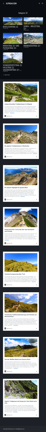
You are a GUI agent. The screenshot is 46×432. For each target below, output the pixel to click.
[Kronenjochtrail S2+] (33, 38)
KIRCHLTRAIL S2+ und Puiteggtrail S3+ (11, 47)
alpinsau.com (11, 3)
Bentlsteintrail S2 (10, 27)
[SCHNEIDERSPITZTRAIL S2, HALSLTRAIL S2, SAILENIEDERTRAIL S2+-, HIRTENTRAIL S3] (12, 57)
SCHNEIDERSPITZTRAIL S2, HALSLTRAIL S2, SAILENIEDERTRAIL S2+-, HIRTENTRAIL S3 (12, 67)
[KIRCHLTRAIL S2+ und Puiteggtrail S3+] (12, 38)
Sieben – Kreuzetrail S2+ (32, 27)
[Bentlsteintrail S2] (12, 21)
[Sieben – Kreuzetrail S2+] (33, 20)
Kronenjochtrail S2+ (32, 46)
